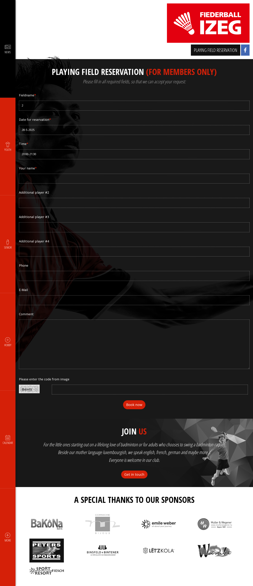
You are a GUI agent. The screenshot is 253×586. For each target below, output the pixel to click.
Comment (26, 314)
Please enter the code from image (44, 379)
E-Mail (23, 290)
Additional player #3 (34, 217)
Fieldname (27, 95)
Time (23, 144)
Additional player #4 (34, 241)
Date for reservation (35, 120)
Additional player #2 (34, 192)
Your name (28, 168)
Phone (23, 265)
